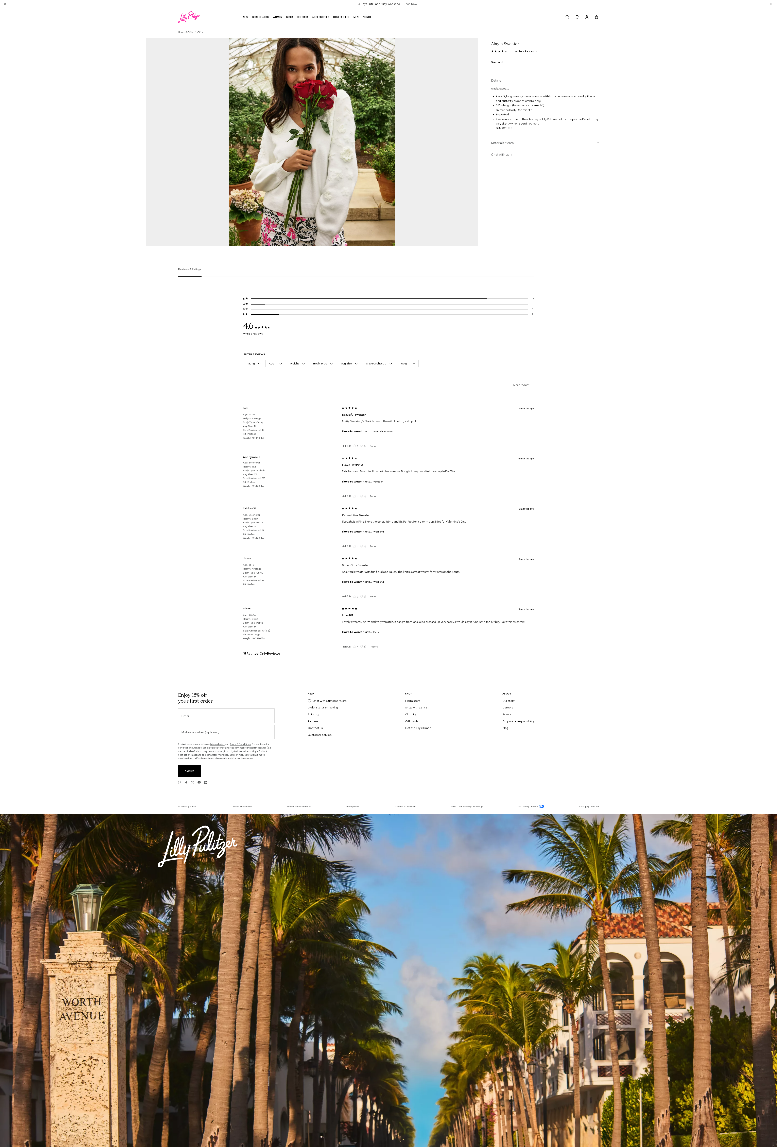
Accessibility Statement (299, 806)
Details (496, 80)
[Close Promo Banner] (5, 4)
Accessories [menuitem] (320, 16)
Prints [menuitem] (367, 16)
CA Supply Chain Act (589, 806)
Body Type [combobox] (320, 363)
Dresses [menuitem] (302, 16)
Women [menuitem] (277, 16)
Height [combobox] (294, 363)
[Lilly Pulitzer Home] (189, 17)
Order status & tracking (323, 707)
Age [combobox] (271, 363)
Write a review (252, 333)
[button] (771, 3)
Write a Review (525, 51)
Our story (508, 701)
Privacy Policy (217, 744)
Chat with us (500, 155)
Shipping (313, 714)
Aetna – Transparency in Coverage (467, 806)
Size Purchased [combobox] (376, 363)
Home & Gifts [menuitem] (341, 16)
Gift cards (411, 721)
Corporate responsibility (518, 721)
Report (373, 445)
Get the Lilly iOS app (418, 728)
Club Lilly (410, 714)
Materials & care (502, 143)
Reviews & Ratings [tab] (190, 269)
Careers (507, 707)
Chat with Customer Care (330, 701)
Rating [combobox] (250, 363)
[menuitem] (567, 17)
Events (506, 714)
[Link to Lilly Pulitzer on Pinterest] (205, 782)
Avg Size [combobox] (346, 363)
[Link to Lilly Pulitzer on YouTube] (199, 782)
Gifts (200, 32)
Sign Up (189, 771)
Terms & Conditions (242, 806)
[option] (312, 142)
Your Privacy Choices (528, 806)
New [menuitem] (245, 16)
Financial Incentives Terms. (239, 758)
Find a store (412, 701)
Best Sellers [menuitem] (260, 16)
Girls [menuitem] (289, 16)
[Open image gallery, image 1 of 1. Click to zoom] (312, 142)
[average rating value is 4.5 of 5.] (500, 51)
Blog (505, 728)
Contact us (315, 728)
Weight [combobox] (405, 363)
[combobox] (521, 385)
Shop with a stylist (417, 707)
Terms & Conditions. (240, 744)
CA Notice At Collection (405, 806)
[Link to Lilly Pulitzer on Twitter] (192, 782)
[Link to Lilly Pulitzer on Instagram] (179, 782)
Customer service (319, 735)
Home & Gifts (185, 32)
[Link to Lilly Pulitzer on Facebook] (186, 782)
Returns (313, 721)
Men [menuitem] (356, 16)
